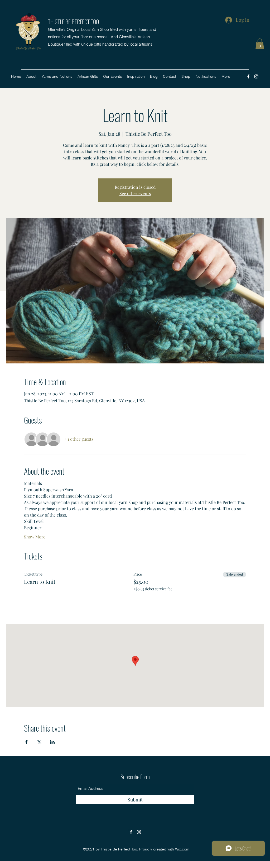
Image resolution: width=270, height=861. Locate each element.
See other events (135, 193)
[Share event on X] (39, 742)
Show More (34, 536)
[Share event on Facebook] (26, 742)
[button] (259, 43)
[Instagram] (256, 76)
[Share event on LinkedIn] (52, 742)
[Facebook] (248, 76)
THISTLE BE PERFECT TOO (73, 21)
